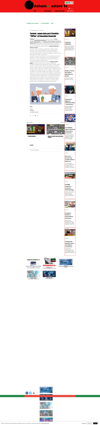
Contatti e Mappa (47, 11)
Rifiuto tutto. (90, 423)
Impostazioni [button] (84, 423)
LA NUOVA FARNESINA (32, 136)
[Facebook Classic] (27, 393)
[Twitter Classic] (30, 393)
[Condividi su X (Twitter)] (32, 115)
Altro (52, 23)
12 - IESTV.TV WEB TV (45, 23)
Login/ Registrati (70, 10)
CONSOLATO (32, 110)
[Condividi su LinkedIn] (35, 115)
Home (35, 11)
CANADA (31, 109)
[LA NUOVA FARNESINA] (36, 129)
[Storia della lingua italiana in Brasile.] (56, 129)
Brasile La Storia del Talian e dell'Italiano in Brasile (55, 137)
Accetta (95, 423)
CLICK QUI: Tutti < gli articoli (32, 23)
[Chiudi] (98, 423)
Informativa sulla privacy (45, 423)
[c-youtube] (33, 393)
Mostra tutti (63, 122)
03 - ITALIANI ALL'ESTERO (34, 112)
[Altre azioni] (61, 30)
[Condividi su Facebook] (30, 115)
